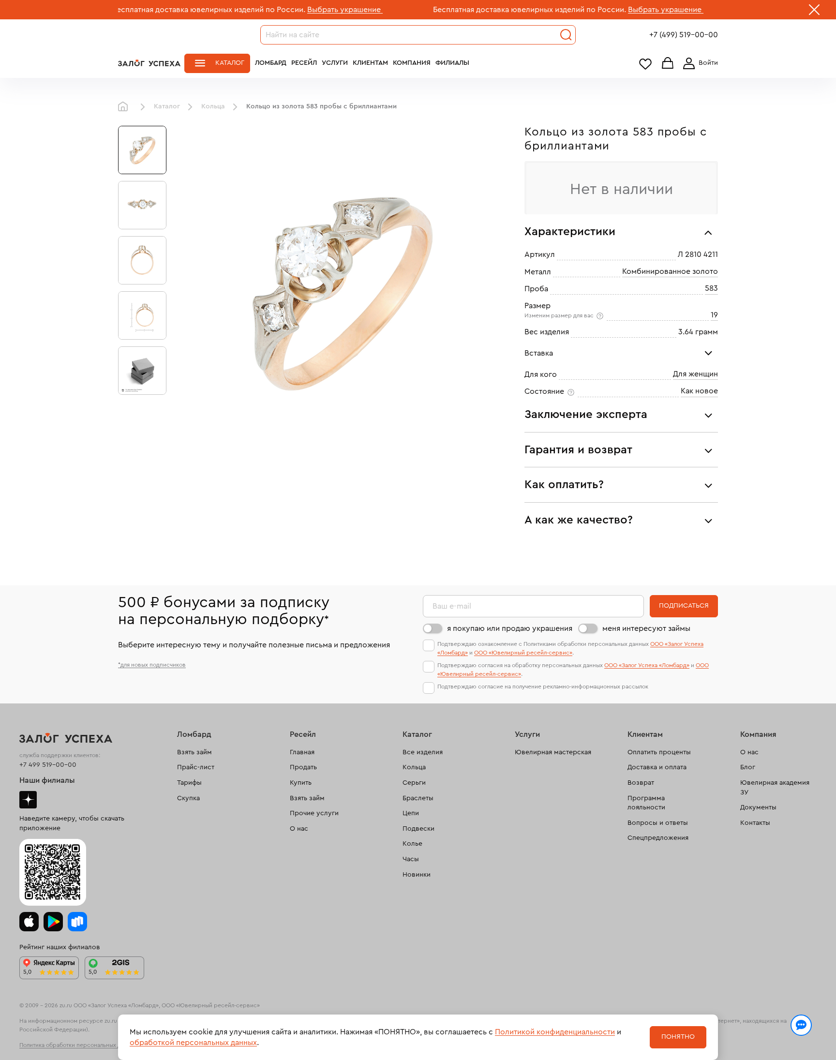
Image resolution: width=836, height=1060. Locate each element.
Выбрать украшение (302, 10)
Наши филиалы (47, 780)
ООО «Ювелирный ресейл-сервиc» (523, 653)
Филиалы (452, 63)
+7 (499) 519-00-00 (683, 35)
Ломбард (270, 63)
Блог (747, 767)
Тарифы (189, 782)
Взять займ (194, 752)
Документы (758, 807)
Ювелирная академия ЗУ (774, 787)
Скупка (188, 798)
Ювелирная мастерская (553, 752)
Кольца (213, 106)
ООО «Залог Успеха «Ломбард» (646, 665)
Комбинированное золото (670, 271)
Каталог (229, 63)
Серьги (414, 782)
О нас (299, 828)
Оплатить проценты (659, 752)
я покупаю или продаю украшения (509, 628)
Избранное (645, 63)
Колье (412, 843)
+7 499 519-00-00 (47, 764)
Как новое (699, 391)
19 (714, 315)
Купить (301, 782)
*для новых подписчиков (152, 665)
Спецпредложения (657, 838)
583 (711, 288)
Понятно (678, 1036)
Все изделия (423, 752)
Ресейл (304, 63)
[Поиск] (566, 35)
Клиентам (370, 63)
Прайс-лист (195, 767)
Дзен (28, 799)
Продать (303, 767)
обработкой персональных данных (193, 1042)
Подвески (418, 828)
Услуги (335, 63)
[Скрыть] (814, 11)
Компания (412, 63)
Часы (411, 859)
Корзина (667, 63)
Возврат (640, 782)
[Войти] (698, 63)
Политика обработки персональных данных (78, 1045)
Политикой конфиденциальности (555, 1032)
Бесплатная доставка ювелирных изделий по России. (166, 10)
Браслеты (418, 798)
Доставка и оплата (657, 767)
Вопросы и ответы (657, 823)
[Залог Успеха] (149, 63)
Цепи (411, 813)
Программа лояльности (646, 803)
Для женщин (695, 374)
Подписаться (684, 605)
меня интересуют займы (646, 628)
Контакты (755, 823)
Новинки (417, 874)
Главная (125, 107)
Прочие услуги (314, 813)
